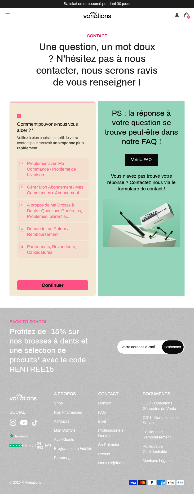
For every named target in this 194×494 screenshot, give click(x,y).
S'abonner (172, 347)
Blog (102, 421)
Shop (58, 403)
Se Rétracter (108, 445)
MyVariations (31, 482)
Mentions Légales (157, 461)
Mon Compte (64, 430)
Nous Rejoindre (111, 463)
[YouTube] (23, 422)
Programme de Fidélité (73, 449)
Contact (104, 403)
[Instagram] (13, 422)
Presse (104, 454)
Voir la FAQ (141, 160)
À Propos (61, 421)
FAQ (102, 412)
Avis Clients (64, 440)
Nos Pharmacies (68, 412)
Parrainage (63, 458)
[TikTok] (34, 422)
